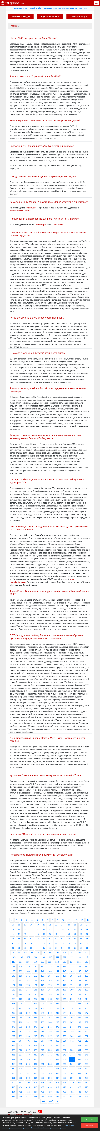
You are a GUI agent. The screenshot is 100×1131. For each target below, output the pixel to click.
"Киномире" (41, 224)
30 (25, 929)
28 (13, 929)
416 (35, 1087)
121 (49, 962)
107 (28, 957)
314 (13, 1045)
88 (62, 948)
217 (28, 1004)
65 (81, 939)
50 (69, 934)
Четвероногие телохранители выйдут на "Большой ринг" (41, 854)
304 (20, 1041)
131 (42, 967)
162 (28, 980)
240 (35, 1013)
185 (35, 990)
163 (35, 980)
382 (28, 1073)
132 (50, 967)
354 (64, 1059)
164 (42, 980)
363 (50, 1064)
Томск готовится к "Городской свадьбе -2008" (35, 76)
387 (64, 1073)
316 (28, 1045)
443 (72, 1097)
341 (50, 1055)
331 (57, 1050)
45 (37, 934)
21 (50, 925)
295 (35, 1036)
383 (35, 1073)
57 (31, 939)
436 (20, 1097)
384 (42, 1073)
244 (64, 1013)
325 (13, 1050)
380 (13, 1073)
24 (69, 925)
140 (28, 971)
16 (19, 925)
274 (42, 1027)
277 (64, 1027)
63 (69, 939)
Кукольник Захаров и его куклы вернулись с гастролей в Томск (45, 775)
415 (28, 1087)
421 (72, 1087)
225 (86, 1004)
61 (56, 939)
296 (42, 1036)
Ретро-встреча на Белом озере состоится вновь (37, 317)
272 (28, 1027)
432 (72, 1092)
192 (86, 990)
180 (79, 985)
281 (13, 1032)
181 (86, 985)
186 (42, 990)
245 (72, 1013)
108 (35, 957)
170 (86, 980)
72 (44, 943)
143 (50, 971)
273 (35, 1027)
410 (72, 1083)
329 (42, 1050)
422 (79, 1087)
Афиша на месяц (49, 16)
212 (72, 999)
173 (28, 985)
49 (62, 934)
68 (19, 943)
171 (13, 985)
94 (19, 953)
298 (57, 1036)
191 (79, 990)
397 (57, 1078)
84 (37, 948)
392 (20, 1078)
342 (57, 1055)
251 (35, 1018)
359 (20, 1064)
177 (57, 985)
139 (20, 971)
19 (37, 925)
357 (86, 1059)
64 (75, 939)
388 (72, 1073)
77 (75, 943)
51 (75, 934)
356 (79, 1059)
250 (28, 1018)
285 (42, 1032)
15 (13, 925)
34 (50, 929)
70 (31, 943)
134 (64, 967)
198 (50, 994)
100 (57, 953)
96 (32, 953)
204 (13, 999)
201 (72, 994)
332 (64, 1050)
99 (50, 953)
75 (62, 943)
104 (86, 953)
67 (13, 943)
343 (64, 1055)
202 (79, 994)
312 (79, 1041)
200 (64, 994)
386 (57, 1073)
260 (20, 1022)
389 (79, 1073)
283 (28, 1032)
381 (20, 1073)
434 (86, 1092)
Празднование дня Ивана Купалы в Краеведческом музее (43, 176)
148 (86, 971)
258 (86, 1018)
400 (79, 1078)
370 (20, 1069)
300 (72, 1036)
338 (28, 1055)
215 (13, 1004)
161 (20, 980)
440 (50, 1097)
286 (50, 1032)
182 (13, 990)
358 (13, 1064)
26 (81, 925)
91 (81, 948)
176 (50, 985)
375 (57, 1069)
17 (25, 925)
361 (35, 1064)
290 (79, 1032)
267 (72, 1022)
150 (20, 976)
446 (43, 1101)
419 (57, 1087)
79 (87, 943)
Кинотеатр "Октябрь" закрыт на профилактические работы (43, 834)
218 (35, 1004)
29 (19, 929)
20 (44, 925)
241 (42, 1013)
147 (79, 971)
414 (20, 1087)
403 (20, 1083)
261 (28, 1022)
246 (79, 1013)
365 (64, 1064)
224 (79, 1004)
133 (57, 967)
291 (86, 1032)
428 (42, 1092)
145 (64, 971)
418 (50, 1087)
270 (13, 1027)
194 (20, 994)
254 (57, 1018)
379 (86, 1069)
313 (86, 1041)
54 (13, 939)
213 (79, 999)
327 (28, 1050)
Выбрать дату (78, 16)
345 (79, 1055)
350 (35, 1059)
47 (50, 934)
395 (42, 1078)
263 (42, 1022)
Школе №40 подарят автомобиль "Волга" (33, 38)
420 (64, 1087)
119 (35, 962)
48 (56, 934)
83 (31, 948)
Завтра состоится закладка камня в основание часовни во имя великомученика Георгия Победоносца (45, 437)
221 (57, 1004)
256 (72, 1018)
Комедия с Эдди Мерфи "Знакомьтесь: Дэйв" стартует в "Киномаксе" (49, 202)
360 (28, 1064)
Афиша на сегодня (21, 16)
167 (64, 980)
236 (86, 1008)
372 (35, 1069)
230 (42, 1008)
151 (28, 976)
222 (64, 1004)
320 (57, 1045)
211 (64, 999)
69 (25, 943)
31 (31, 929)
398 (64, 1078)
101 (64, 953)
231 (50, 1008)
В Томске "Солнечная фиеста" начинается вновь (37, 353)
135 (72, 967)
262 (35, 1022)
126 (86, 962)
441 (57, 1097)
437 (28, 1097)
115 (86, 957)
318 (42, 1045)
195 (28, 994)
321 (64, 1045)
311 (72, 1041)
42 (19, 934)
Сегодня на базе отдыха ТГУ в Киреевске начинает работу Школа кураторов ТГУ (47, 481)
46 (44, 934)
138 (13, 971)
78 (81, 943)
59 (44, 939)
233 (64, 1008)
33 (44, 929)
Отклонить (89, 1126)
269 (86, 1022)
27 (87, 925)
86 (50, 948)
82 (25, 948)
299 (64, 1036)
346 (86, 1055)
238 (20, 1013)
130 (35, 967)
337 (20, 1055)
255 (64, 1018)
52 (81, 934)
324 (86, 1045)
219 (42, 1004)
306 (35, 1041)
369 (13, 1069)
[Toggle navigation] (96, 3)
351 (42, 1059)
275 (50, 1027)
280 (86, 1027)
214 (86, 999)
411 (79, 1083)
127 (13, 967)
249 (20, 1018)
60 (50, 939)
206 (28, 999)
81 (19, 948)
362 (42, 1064)
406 (42, 1083)
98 (44, 953)
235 (79, 1008)
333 (72, 1050)
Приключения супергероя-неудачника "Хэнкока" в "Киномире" (45, 218)
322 (72, 1045)
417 (42, 1087)
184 (28, 990)
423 (86, 1087)
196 (35, 994)
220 (50, 1004)
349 (28, 1059)
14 (88, 920)
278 (72, 1027)
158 (79, 976)
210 (57, 999)
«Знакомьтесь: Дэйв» (20, 211)
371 (28, 1069)
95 (25, 953)
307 (42, 1041)
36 (62, 929)
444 (79, 1097)
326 (20, 1050)
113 (71, 957)
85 (44, 948)
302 (86, 1036)
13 (82, 920)
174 (35, 985)
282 (20, 1032)
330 (50, 1050)
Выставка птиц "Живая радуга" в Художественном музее (42, 146)
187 (50, 990)
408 (57, 1083)
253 (50, 1018)
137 (86, 967)
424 (13, 1092)
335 (86, 1050)
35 (56, 929)
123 (64, 962)
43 (25, 934)
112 (64, 957)
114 (79, 957)
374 (50, 1069)
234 (72, 1008)
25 (75, 925)
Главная (13, 26)
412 (86, 1083)
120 (42, 962)
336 (13, 1055)
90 (75, 948)
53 (87, 934)
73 (50, 943)
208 (42, 999)
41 (13, 934)
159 (86, 976)
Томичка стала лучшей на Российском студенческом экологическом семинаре (48, 390)
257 (79, 1018)
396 (50, 1078)
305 (28, 1041)
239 (28, 1013)
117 (20, 962)
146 (72, 971)
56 (25, 939)
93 (13, 953)
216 (20, 1004)
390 (86, 1073)
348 (20, 1059)
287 (57, 1032)
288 (64, 1032)
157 (72, 976)
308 (50, 1041)
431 (64, 1092)
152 (35, 976)
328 (35, 1050)
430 (57, 1092)
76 (69, 943)
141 (35, 971)
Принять (89, 1120)
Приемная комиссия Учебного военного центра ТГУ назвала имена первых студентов (48, 234)
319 (50, 1045)
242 (50, 1013)
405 (35, 1083)
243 (57, 1013)
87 (56, 948)
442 (64, 1097)
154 (50, 976)
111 (57, 957)
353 (57, 1059)
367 (79, 1064)
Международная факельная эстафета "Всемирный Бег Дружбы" (46, 120)
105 (13, 957)
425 (20, 1092)
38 (75, 929)
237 (13, 1013)
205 (20, 999)
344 (72, 1055)
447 (51, 1101)
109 (43, 957)
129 (28, 967)
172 (20, 985)
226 (13, 1008)
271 (20, 1027)
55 (19, 939)
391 (13, 1078)
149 (13, 976)
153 (42, 976)
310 (64, 1041)
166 (57, 980)
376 (64, 1069)
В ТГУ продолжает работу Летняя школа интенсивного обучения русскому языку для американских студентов (46, 637)
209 (50, 999)
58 (37, 939)
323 (79, 1045)
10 (63, 920)
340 (42, 1055)
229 (35, 1008)
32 (37, 929)
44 (31, 934)
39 (81, 929)
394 (35, 1078)
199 (57, 994)
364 (57, 1064)
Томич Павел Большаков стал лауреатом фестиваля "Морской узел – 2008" (49, 592)
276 (57, 1027)
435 (13, 1097)
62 (62, 939)
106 (21, 957)
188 (57, 990)
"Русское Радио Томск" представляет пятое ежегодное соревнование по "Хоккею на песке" (49, 528)
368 (86, 1064)
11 (69, 920)
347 (13, 1059)
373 (42, 1069)
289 (72, 1032)
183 (20, 990)
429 (50, 1092)
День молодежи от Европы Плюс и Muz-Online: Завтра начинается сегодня (47, 739)
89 (69, 948)
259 (13, 1022)
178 (64, 985)
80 (13, 948)
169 (79, 980)
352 (50, 1059)
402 (13, 1083)
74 (56, 943)
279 (79, 1027)
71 (37, 943)
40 (87, 929)
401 (86, 1078)
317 (35, 1045)
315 (20, 1045)
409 (64, 1083)
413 (13, 1087)
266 (64, 1022)
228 (28, 1008)
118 (28, 962)
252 (42, 1018)
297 (50, 1036)
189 (64, 990)
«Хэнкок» (58, 224)
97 (38, 953)
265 (57, 1022)
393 (28, 1078)
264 (50, 1022)
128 (20, 967)
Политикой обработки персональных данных (48, 1128)
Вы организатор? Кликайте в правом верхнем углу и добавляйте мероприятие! (50, 8)
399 (72, 1078)
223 (72, 1004)
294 (28, 1036)
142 (42, 971)
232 (57, 1008)
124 (71, 962)
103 (79, 953)
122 (57, 962)
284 (35, 1032)
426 (28, 1092)
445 (86, 1097)
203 (86, 994)
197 (42, 994)
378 (79, 1069)
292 (13, 1036)
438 (35, 1097)
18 (31, 925)
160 (13, 980)
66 (87, 939)
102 (71, 953)
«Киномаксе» (32, 208)
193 (13, 994)
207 (35, 999)
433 (79, 1092)
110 (50, 957)
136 (79, 967)
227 (20, 1008)
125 (79, 962)
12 (76, 920)
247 (86, 1013)
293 (20, 1036)
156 (64, 976)
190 (72, 990)
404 (28, 1083)
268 (79, 1022)
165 (50, 980)
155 (57, 976)
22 (56, 925)
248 (13, 1018)
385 (50, 1073)
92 (87, 948)
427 (35, 1092)
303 (13, 1041)
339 (35, 1055)
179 (72, 985)
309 (57, 1041)
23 (62, 925)
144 (57, 971)
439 (42, 1097)
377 (72, 1069)
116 (13, 962)
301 (79, 1036)
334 (79, 1050)
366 (72, 1064)
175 (42, 985)
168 (72, 980)
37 (69, 929)
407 (50, 1083)
